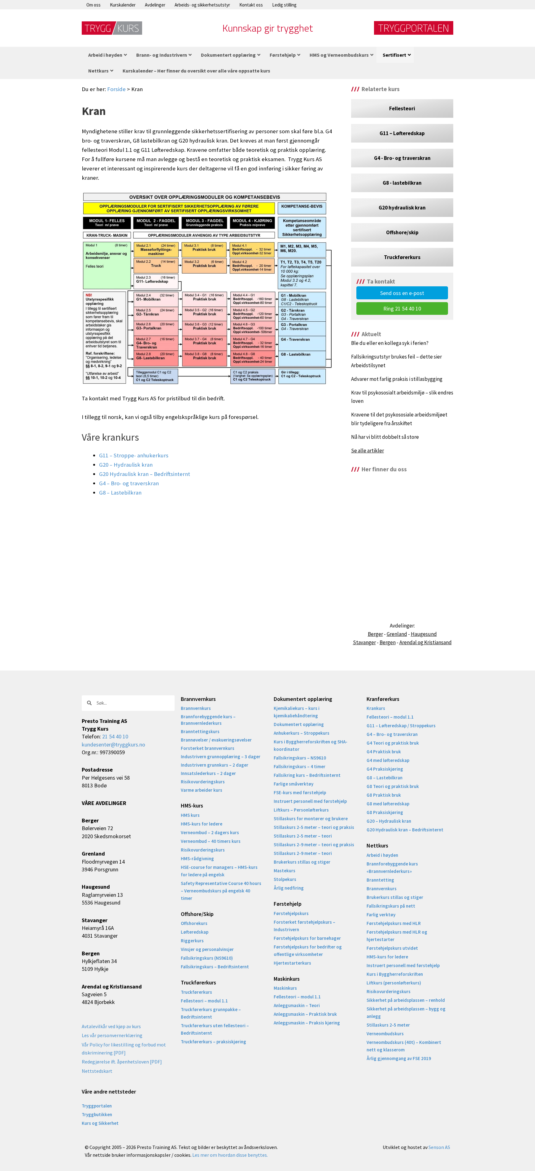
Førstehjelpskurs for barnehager (307, 938)
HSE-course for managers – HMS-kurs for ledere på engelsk (219, 871)
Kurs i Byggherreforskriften (395, 974)
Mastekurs (284, 871)
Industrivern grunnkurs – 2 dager (214, 765)
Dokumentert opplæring (299, 724)
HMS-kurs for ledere (201, 824)
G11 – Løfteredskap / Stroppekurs (401, 726)
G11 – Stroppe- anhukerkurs (133, 455)
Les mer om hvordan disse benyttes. (230, 1155)
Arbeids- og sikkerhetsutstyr (202, 5)
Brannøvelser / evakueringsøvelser (216, 740)
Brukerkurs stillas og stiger (302, 862)
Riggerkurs (192, 941)
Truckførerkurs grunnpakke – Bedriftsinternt (211, 1013)
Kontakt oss (251, 5)
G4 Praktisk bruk (384, 752)
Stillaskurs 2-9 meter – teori (303, 853)
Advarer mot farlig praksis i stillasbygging (396, 379)
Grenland (397, 634)
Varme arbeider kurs (201, 790)
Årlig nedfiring (289, 888)
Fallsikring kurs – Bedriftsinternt (307, 775)
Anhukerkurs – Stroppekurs (301, 733)
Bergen (388, 642)
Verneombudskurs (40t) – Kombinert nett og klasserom (404, 1046)
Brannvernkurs (196, 708)
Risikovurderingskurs (203, 782)
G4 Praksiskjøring (385, 769)
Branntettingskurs (200, 731)
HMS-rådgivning (197, 858)
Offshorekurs (194, 923)
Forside (116, 89)
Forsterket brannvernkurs (207, 748)
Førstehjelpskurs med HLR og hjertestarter (397, 935)
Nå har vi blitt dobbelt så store (385, 437)
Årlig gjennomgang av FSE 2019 (399, 1058)
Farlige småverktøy (293, 784)
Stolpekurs (285, 879)
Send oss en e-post (402, 293)
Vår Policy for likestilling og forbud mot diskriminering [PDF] (124, 1048)
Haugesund (424, 634)
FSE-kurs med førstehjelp (300, 792)
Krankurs (376, 708)
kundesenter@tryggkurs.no (113, 744)
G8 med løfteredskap (388, 804)
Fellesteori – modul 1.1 (204, 1001)
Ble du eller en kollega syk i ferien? (389, 343)
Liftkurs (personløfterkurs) (394, 983)
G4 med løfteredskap (388, 760)
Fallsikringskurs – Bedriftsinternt (215, 967)
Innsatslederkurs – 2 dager (208, 773)
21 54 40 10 (115, 736)
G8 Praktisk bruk (384, 795)
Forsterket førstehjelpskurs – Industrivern (304, 925)
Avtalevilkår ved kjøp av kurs (111, 1026)
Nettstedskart (97, 1071)
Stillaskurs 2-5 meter (388, 1025)
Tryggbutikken (97, 1114)
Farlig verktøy (381, 915)
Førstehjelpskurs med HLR (394, 923)
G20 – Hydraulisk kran (126, 464)
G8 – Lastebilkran (120, 492)
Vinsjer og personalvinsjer (207, 949)
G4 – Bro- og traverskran (129, 483)
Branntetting (380, 880)
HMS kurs (190, 815)
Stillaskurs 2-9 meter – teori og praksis (314, 844)
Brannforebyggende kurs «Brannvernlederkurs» (392, 867)
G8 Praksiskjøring (385, 812)
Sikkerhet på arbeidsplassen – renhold (406, 1000)
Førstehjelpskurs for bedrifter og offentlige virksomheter (308, 950)
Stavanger (364, 642)
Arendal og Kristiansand (425, 642)
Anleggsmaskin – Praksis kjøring (307, 1023)
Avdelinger (155, 5)
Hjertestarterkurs (292, 963)
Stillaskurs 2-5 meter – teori (303, 836)
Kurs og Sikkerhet (100, 1123)
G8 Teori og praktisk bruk (393, 786)
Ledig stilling (284, 5)
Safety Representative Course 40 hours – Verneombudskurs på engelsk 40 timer (221, 890)
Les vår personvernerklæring (112, 1035)
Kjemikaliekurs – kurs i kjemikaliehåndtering (297, 712)
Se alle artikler (367, 450)
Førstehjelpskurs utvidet (392, 948)
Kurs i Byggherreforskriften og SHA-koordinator (310, 745)
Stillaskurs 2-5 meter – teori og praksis (314, 827)
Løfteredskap (194, 932)
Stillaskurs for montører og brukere (311, 818)
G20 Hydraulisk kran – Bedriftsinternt (144, 474)
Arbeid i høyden (382, 855)
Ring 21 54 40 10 (402, 308)
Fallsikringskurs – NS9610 (300, 758)
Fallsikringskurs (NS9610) (207, 958)
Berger (375, 634)
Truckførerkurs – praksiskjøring (213, 1042)
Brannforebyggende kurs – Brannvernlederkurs (208, 720)
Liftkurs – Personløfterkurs (301, 810)
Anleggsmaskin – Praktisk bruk (305, 1014)
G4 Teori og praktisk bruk (393, 743)
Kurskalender (123, 5)
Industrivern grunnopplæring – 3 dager (220, 756)
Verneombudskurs (385, 1034)
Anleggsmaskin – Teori (297, 1005)
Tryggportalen (97, 1106)
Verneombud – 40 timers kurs (211, 841)
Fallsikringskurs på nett (391, 906)
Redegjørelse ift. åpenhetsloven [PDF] (122, 1062)
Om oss (93, 5)
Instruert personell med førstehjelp (310, 801)
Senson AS (439, 1147)
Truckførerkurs (196, 992)
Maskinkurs (285, 988)
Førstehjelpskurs (291, 913)
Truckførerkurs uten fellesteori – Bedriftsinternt (215, 1029)
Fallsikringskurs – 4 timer (299, 766)
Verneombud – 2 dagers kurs (210, 832)
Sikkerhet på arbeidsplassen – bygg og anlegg (406, 1012)
